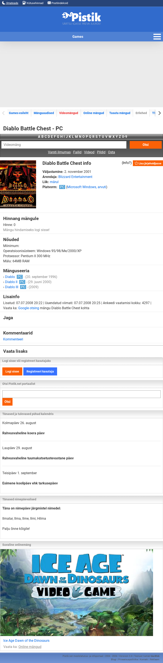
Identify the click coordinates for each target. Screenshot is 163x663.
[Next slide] (159, 113)
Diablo (13, 277)
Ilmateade (12, 3)
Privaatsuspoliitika (128, 659)
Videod (89, 152)
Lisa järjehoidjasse (149, 163)
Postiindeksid (59, 3)
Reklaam (154, 659)
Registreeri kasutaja (40, 371)
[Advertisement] (81, 74)
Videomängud (68, 113)
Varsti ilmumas (59, 152)
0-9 (124, 137)
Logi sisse (12, 371)
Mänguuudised (44, 113)
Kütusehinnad (34, 3)
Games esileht (18, 113)
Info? (127, 163)
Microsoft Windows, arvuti (86, 187)
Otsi (146, 145)
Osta (111, 152)
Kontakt (144, 659)
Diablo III (15, 287)
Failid (77, 152)
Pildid (101, 152)
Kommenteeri (13, 339)
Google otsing (28, 308)
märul (54, 182)
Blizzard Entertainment (75, 177)
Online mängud (93, 113)
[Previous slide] (3, 113)
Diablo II (14, 282)
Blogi (113, 659)
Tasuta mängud (119, 113)
